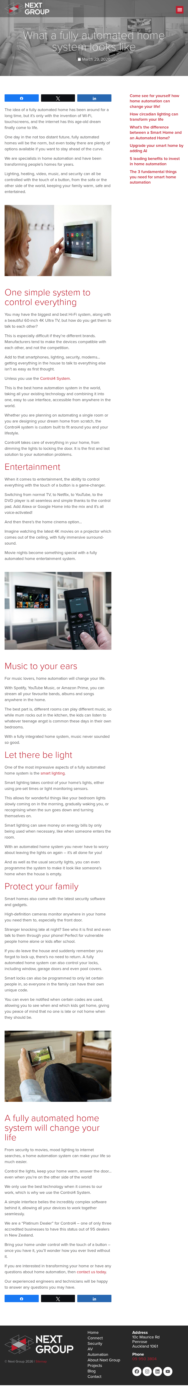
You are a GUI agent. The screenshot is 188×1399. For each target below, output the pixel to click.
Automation (98, 1354)
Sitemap (41, 1361)
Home (93, 1332)
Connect (95, 1338)
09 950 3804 (144, 1359)
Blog (92, 1371)
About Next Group (104, 1360)
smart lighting (53, 773)
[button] (179, 10)
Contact (94, 1376)
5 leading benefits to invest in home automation (155, 161)
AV (90, 1349)
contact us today (91, 1272)
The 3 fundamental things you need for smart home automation (153, 177)
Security (95, 1343)
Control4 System (55, 378)
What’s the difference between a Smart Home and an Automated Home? (156, 132)
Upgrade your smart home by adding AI (156, 148)
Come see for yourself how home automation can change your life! (154, 101)
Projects (95, 1365)
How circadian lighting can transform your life (154, 116)
